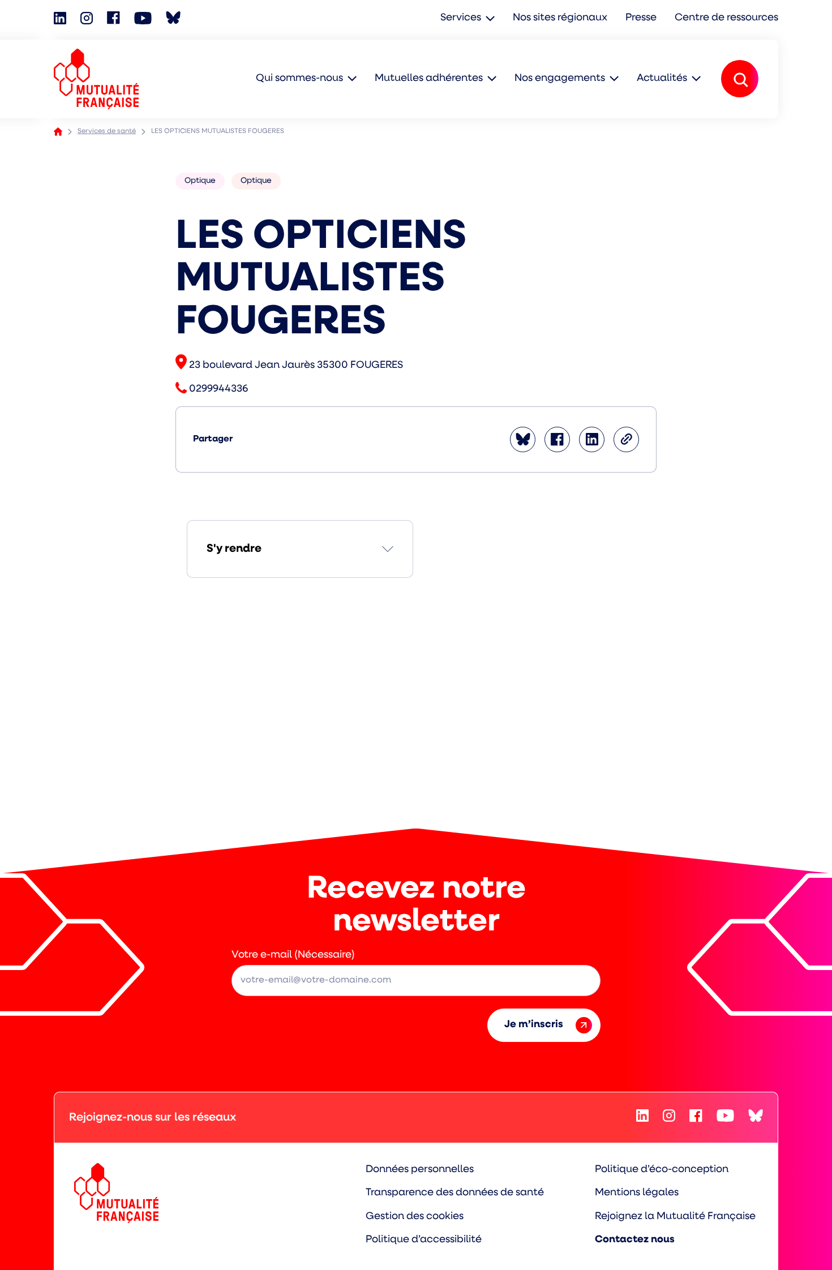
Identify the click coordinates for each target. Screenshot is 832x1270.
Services (460, 18)
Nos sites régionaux (560, 18)
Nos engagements (559, 79)
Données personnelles (420, 1170)
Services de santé (107, 131)
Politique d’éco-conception (661, 1170)
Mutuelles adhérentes (429, 79)
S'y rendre (234, 549)
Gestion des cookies (415, 1217)
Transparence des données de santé (455, 1193)
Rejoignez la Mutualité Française (675, 1217)
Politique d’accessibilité (424, 1240)
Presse (641, 18)
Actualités (662, 79)
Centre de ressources (726, 18)
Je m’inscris (533, 1025)
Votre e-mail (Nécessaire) (293, 955)
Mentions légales (637, 1193)
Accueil (58, 131)
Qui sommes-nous (299, 79)
